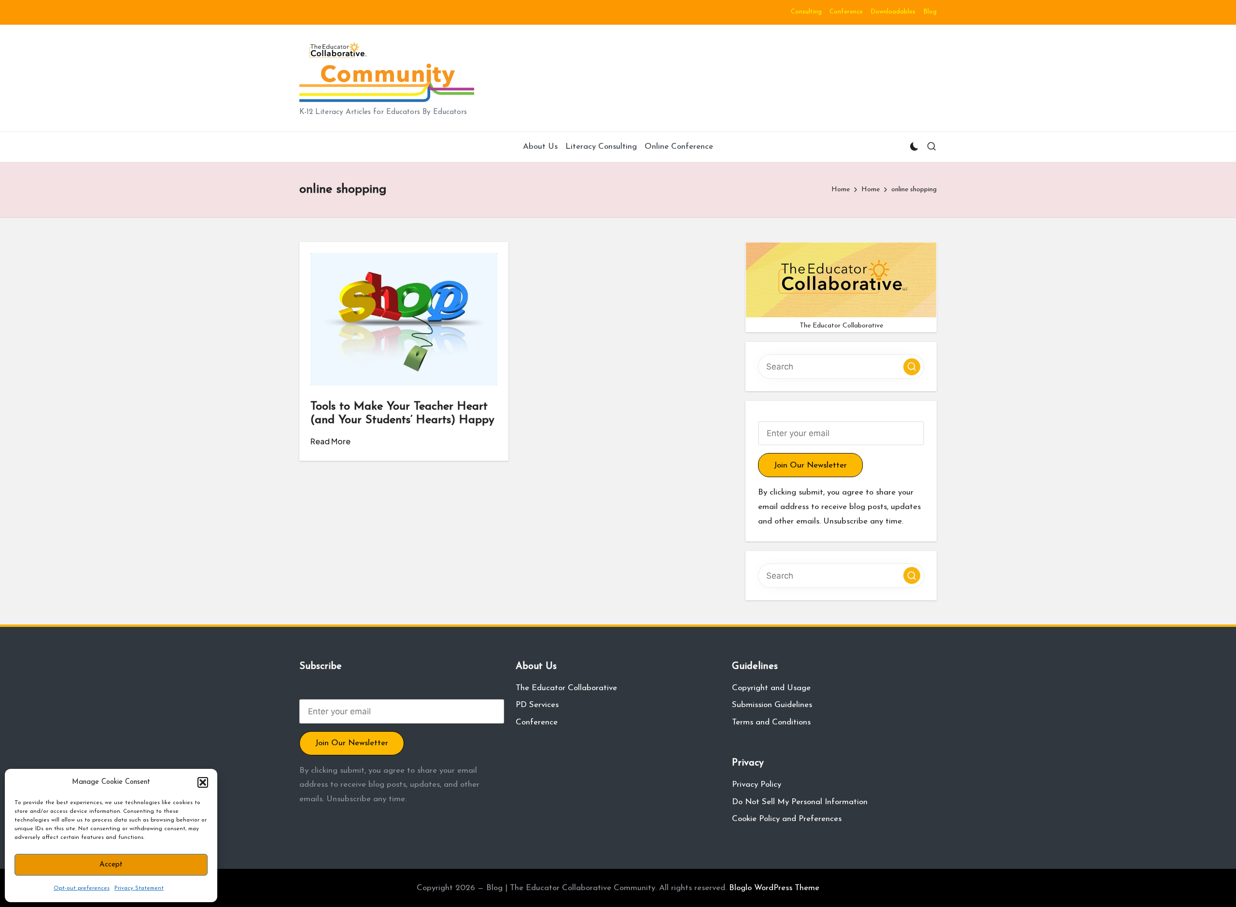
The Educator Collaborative (566, 688)
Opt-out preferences (82, 888)
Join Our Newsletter (810, 465)
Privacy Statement (139, 888)
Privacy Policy (756, 784)
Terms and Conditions (771, 722)
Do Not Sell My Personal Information (800, 802)
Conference (537, 722)
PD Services (537, 705)
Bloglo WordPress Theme (774, 888)
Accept (111, 864)
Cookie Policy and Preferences (787, 819)
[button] (203, 782)
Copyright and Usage (771, 688)
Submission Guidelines (772, 705)
